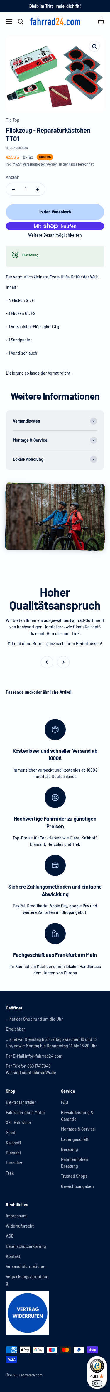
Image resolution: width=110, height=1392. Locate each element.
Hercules (14, 1162)
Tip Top (12, 120)
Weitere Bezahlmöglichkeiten (55, 235)
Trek (10, 1173)
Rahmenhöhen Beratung (74, 1162)
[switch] (97, 1383)
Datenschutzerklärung (26, 1246)
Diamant (13, 1152)
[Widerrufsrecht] (27, 1313)
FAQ (64, 1102)
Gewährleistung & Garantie (77, 1115)
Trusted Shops (74, 1176)
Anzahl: (12, 177)
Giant (11, 1132)
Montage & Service (78, 1128)
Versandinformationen (26, 1266)
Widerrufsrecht (20, 1226)
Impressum (16, 1215)
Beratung (69, 1149)
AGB (10, 1236)
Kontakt (13, 1256)
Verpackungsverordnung (27, 1280)
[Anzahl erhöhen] (37, 189)
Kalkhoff (13, 1142)
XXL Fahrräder (18, 1122)
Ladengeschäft (75, 1139)
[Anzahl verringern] (13, 189)
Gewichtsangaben (77, 1186)
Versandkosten (34, 164)
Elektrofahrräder (21, 1102)
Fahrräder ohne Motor (25, 1112)
